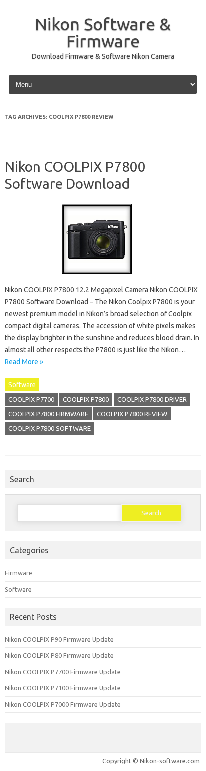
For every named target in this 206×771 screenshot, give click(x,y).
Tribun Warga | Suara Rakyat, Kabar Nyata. (8, 769)
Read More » (24, 362)
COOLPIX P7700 (31, 399)
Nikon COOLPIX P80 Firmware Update (59, 655)
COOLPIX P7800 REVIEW (132, 413)
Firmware (18, 572)
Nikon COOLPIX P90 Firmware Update (59, 639)
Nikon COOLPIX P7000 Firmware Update (63, 704)
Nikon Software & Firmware (103, 32)
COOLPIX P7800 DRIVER (152, 399)
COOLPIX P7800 (86, 399)
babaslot (2, 769)
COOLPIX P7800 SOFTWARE (49, 428)
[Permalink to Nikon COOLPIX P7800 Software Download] (103, 278)
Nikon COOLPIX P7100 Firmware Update (63, 687)
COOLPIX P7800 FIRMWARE (48, 413)
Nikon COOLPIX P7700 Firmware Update (63, 671)
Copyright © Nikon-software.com (151, 760)
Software (22, 384)
